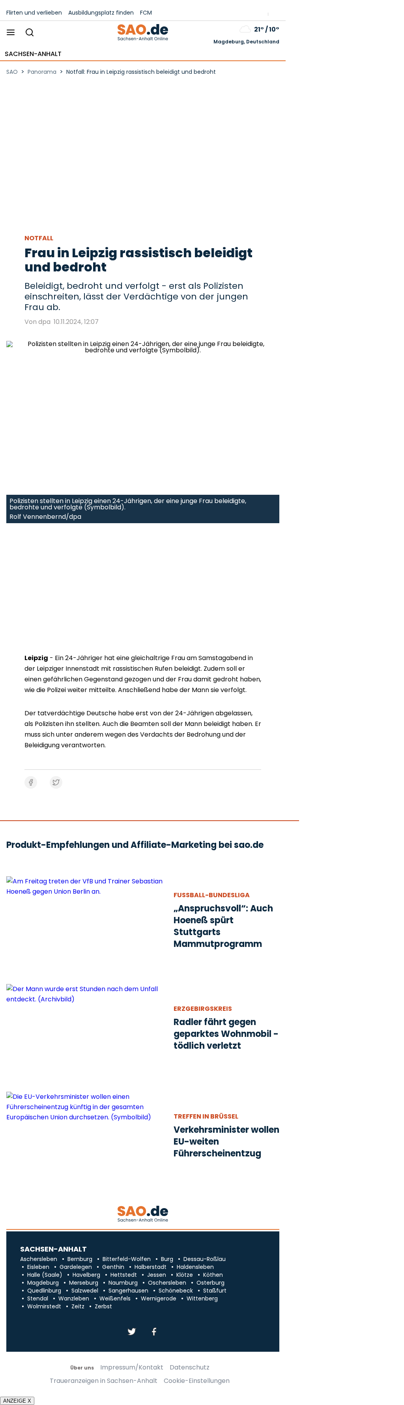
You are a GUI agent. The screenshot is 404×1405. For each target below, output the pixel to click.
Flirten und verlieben (34, 13)
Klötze (184, 1275)
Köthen (213, 1275)
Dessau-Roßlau (204, 1259)
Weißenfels (115, 1298)
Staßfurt (214, 1291)
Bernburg (79, 1259)
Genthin (113, 1267)
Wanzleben (73, 1298)
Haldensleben (195, 1267)
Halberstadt (150, 1267)
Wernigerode (158, 1298)
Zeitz (77, 1306)
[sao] (143, 1214)
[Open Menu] (10, 33)
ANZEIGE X (17, 1401)
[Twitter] (132, 1332)
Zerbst (103, 1306)
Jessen (156, 1275)
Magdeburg (43, 1283)
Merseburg (83, 1283)
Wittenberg (202, 1298)
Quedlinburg (44, 1291)
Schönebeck (176, 1291)
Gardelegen (76, 1267)
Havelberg (86, 1275)
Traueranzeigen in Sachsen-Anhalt (103, 1381)
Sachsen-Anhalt (33, 54)
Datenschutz (189, 1367)
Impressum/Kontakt (131, 1367)
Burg (167, 1259)
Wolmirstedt (44, 1306)
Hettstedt (123, 1275)
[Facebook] (154, 1332)
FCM (146, 13)
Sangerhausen (128, 1291)
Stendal (37, 1298)
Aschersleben (38, 1259)
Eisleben (38, 1267)
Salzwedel (84, 1291)
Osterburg (210, 1283)
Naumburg (123, 1283)
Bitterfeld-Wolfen (127, 1259)
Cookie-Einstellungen (197, 1381)
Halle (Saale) (44, 1275)
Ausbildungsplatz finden (101, 13)
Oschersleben (167, 1283)
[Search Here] (29, 33)
